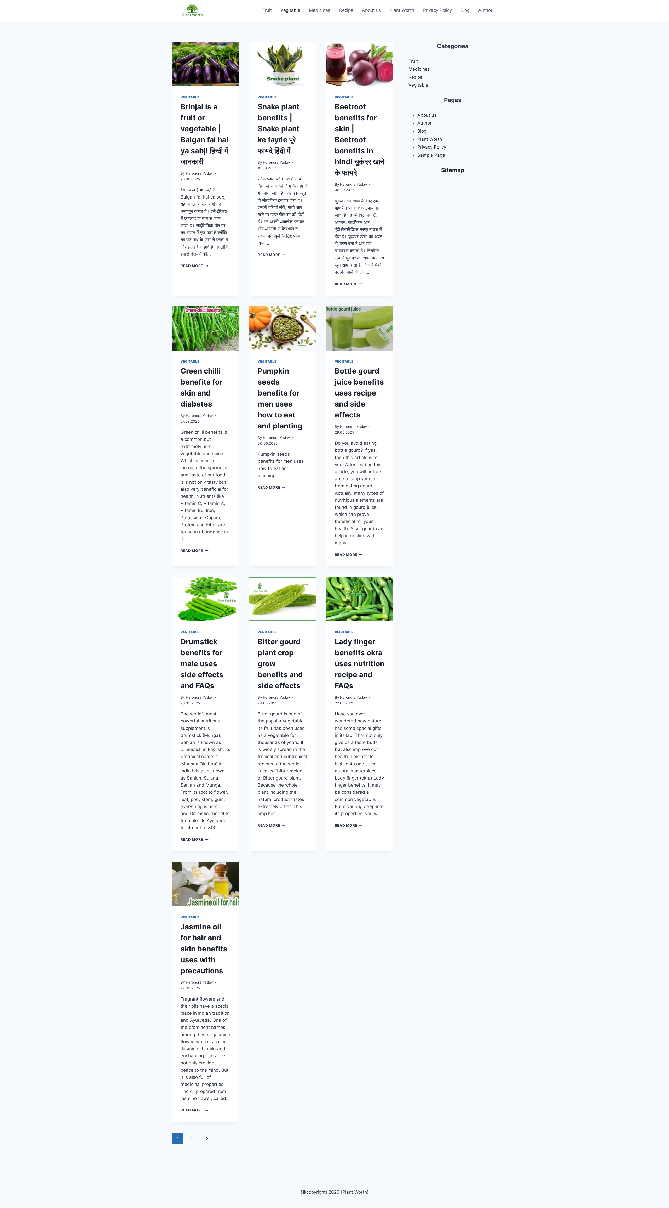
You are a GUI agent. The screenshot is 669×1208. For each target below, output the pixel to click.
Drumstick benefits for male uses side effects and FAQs (202, 663)
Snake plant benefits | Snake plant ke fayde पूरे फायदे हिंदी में (278, 128)
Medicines (319, 10)
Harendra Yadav (199, 173)
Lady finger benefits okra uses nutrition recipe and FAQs (359, 663)
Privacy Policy (437, 10)
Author (485, 10)
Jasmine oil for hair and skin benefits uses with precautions (204, 948)
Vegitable (290, 10)
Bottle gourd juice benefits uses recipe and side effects (359, 392)
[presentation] (205, 64)
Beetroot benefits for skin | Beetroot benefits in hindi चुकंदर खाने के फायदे (359, 139)
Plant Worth (402, 10)
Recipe (346, 10)
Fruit (267, 10)
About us (371, 10)
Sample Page (431, 155)
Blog (465, 10)
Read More (195, 266)
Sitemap (452, 170)
